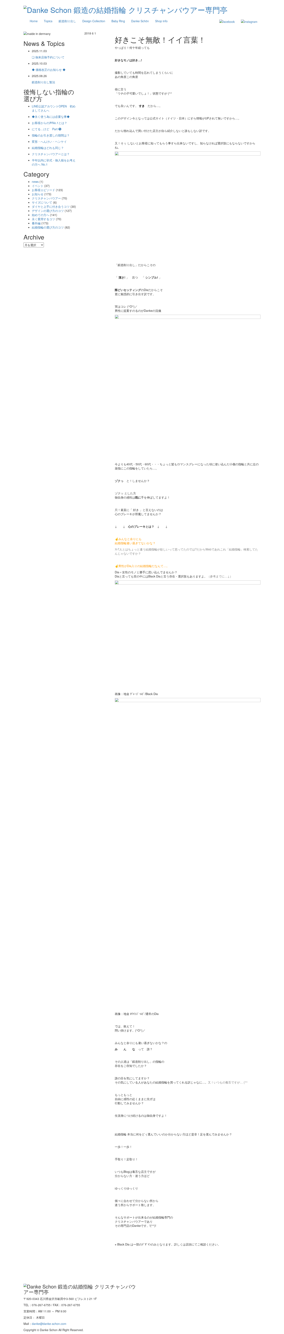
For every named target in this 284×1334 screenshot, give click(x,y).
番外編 (36, 223)
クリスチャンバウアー (46, 198)
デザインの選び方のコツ (48, 211)
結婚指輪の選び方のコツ (48, 227)
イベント (37, 186)
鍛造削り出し (67, 21)
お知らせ (37, 194)
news (35, 181)
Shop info (161, 21)
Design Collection (93, 21)
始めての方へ (40, 215)
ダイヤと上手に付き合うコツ (51, 206)
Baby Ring (118, 21)
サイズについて (42, 202)
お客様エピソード (43, 190)
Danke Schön (140, 21)
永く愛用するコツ (43, 219)
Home (34, 21)
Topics (48, 21)
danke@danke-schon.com (49, 1324)
